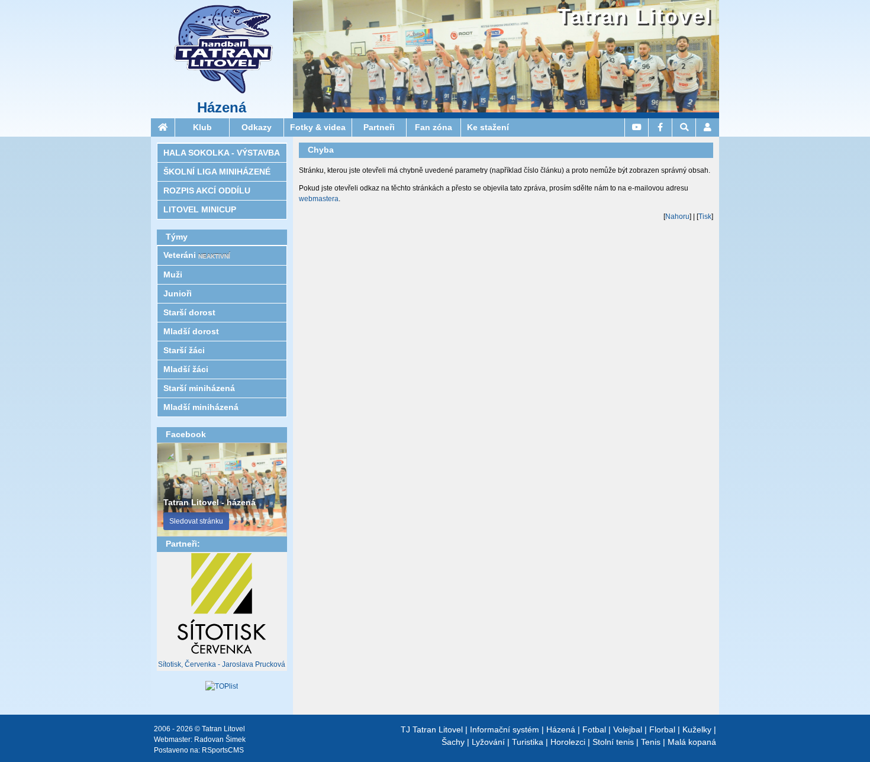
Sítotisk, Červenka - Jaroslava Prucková (221, 664)
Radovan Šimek (220, 739)
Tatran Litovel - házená (209, 502)
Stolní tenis (613, 742)
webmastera (319, 199)
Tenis (650, 742)
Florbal (662, 729)
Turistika (527, 742)
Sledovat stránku (196, 521)
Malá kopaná (692, 742)
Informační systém (504, 729)
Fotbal (594, 729)
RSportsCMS (223, 750)
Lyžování (488, 742)
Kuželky (696, 729)
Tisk (704, 216)
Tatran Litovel (635, 16)
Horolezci (567, 742)
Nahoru (677, 216)
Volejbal (627, 729)
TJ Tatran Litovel (432, 729)
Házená (221, 107)
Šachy (453, 742)
